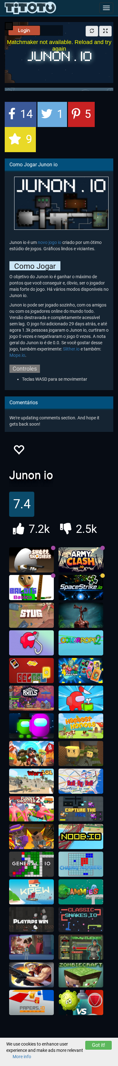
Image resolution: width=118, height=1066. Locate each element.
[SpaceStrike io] (81, 587)
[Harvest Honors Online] (81, 725)
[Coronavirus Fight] (81, 1002)
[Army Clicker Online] (81, 947)
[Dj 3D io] (31, 947)
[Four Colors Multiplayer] (81, 670)
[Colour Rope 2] (81, 642)
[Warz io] (31, 781)
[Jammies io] (81, 891)
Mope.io (17, 355)
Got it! (98, 1045)
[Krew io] (31, 891)
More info (22, 1056)
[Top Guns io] (31, 753)
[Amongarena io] (31, 725)
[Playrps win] (31, 919)
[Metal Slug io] (31, 974)
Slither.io (71, 348)
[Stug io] (31, 615)
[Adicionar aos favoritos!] (18, 451)
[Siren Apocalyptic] (81, 615)
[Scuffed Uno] (31, 670)
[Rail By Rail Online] (81, 781)
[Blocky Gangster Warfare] (31, 836)
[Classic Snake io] (81, 919)
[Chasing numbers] (81, 864)
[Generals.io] (31, 864)
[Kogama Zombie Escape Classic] (81, 753)
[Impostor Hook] (31, 642)
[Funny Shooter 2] (31, 808)
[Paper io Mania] (31, 1002)
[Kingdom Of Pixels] (31, 698)
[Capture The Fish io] (81, 808)
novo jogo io (49, 242)
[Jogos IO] (30, 8)
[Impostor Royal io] (81, 698)
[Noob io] (81, 836)
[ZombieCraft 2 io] (81, 974)
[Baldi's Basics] (31, 587)
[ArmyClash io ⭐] (81, 559)
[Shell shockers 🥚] (31, 559)
